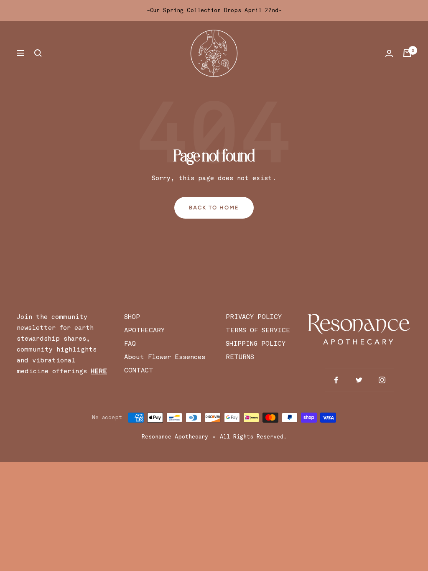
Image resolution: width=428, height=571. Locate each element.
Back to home (214, 207)
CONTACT (138, 370)
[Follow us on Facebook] (336, 380)
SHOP (132, 317)
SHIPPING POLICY (255, 343)
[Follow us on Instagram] (382, 380)
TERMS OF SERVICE (258, 330)
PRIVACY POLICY (254, 317)
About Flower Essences (166, 357)
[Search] (38, 53)
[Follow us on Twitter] (359, 380)
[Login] (389, 53)
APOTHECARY (144, 330)
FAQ (130, 343)
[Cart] (407, 53)
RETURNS (240, 357)
